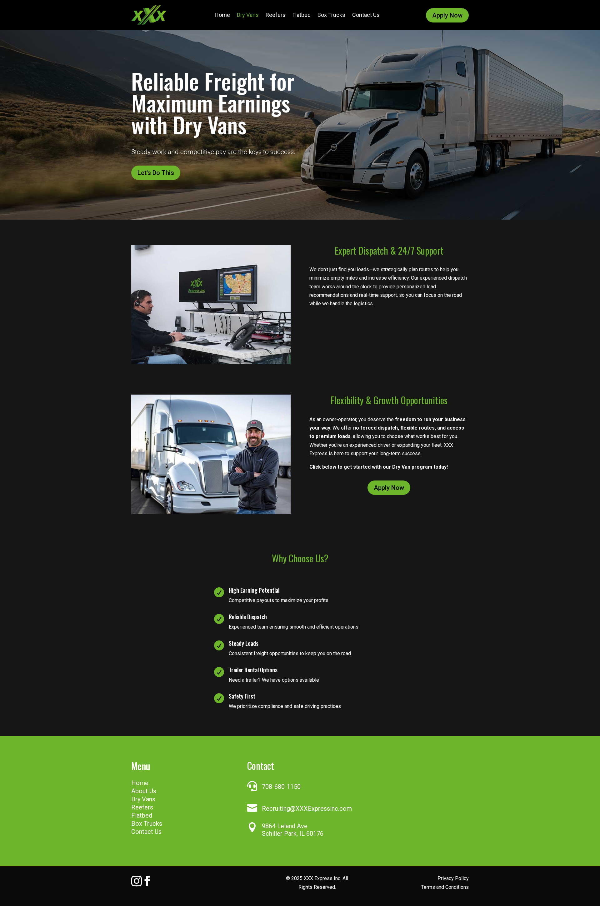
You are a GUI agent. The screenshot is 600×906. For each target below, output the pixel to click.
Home (222, 15)
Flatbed (301, 15)
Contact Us (366, 15)
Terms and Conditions (445, 887)
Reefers (276, 15)
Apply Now (447, 15)
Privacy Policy (453, 878)
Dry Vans (248, 15)
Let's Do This (156, 173)
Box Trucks (331, 15)
